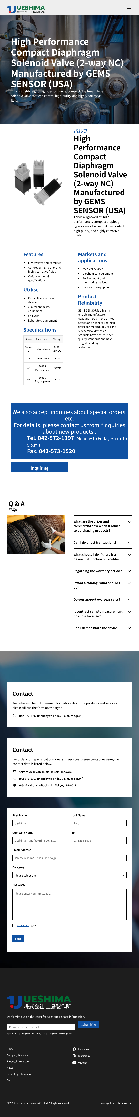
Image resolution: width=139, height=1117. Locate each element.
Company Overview (17, 1055)
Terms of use (125, 1103)
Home (10, 1048)
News (10, 1067)
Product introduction (18, 1061)
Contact (11, 1080)
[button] (128, 8)
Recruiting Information (19, 1074)
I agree (26, 925)
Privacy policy (106, 1103)
